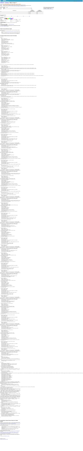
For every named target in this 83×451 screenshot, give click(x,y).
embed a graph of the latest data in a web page (11, 31)
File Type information (11, 24)
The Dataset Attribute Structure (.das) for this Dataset (8, 35)
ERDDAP (2, 2)
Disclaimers (1, 439)
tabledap (7, 2)
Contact (7, 439)
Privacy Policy (4, 439)
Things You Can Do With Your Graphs (6, 28)
